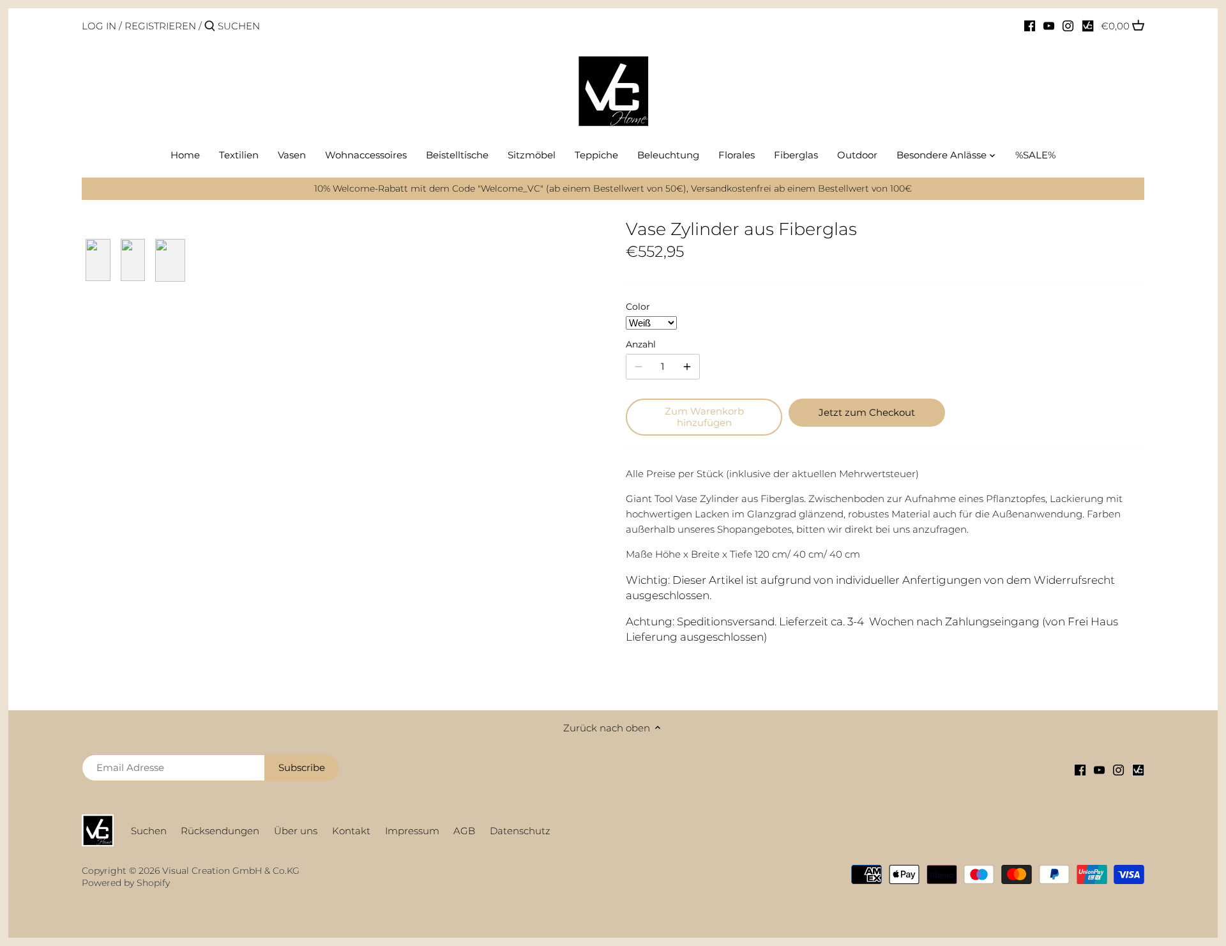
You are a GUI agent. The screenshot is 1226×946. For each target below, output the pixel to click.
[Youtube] (1048, 25)
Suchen (149, 831)
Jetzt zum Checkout (867, 412)
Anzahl (641, 344)
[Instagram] (1068, 25)
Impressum (412, 831)
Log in (99, 26)
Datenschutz (520, 831)
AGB (464, 831)
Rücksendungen (220, 831)
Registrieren (160, 26)
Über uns (295, 831)
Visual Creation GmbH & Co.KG (230, 871)
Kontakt (351, 831)
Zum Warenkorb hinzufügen (704, 417)
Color (638, 306)
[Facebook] (1029, 25)
